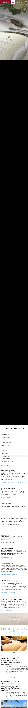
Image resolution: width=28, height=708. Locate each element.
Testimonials (5, 453)
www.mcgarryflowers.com (7, 610)
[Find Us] (22, 2)
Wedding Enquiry (6, 458)
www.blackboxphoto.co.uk (7, 557)
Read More (8, 672)
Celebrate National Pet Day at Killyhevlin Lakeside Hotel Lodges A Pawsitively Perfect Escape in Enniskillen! (11, 685)
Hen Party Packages (7, 448)
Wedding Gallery (6, 437)
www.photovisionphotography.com (9, 574)
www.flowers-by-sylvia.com (8, 592)
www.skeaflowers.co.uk (6, 529)
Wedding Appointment (7, 461)
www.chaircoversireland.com (8, 511)
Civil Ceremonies (6, 445)
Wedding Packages (6, 442)
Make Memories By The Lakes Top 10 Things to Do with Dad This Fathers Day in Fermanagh (11, 661)
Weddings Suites (6, 440)
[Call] (17, 2)
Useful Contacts (6, 456)
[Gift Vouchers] (13, 2)
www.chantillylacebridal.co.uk (8, 497)
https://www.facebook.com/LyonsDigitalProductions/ (14, 482)
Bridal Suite (4, 450)
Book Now (5, 2)
